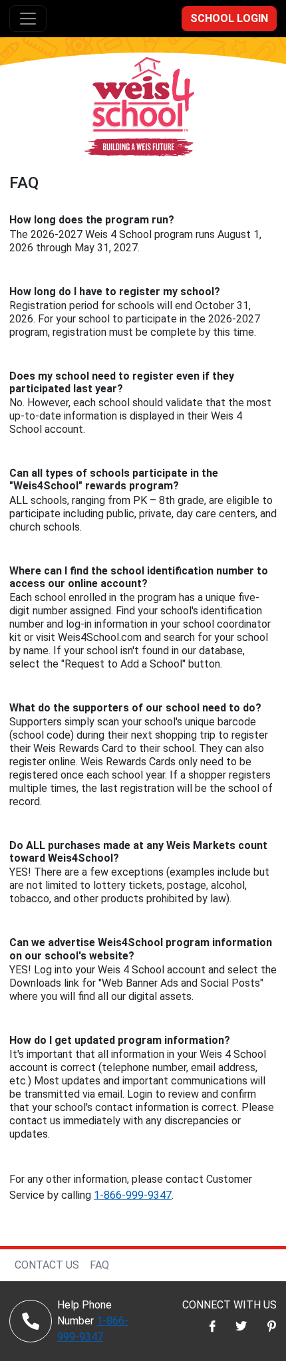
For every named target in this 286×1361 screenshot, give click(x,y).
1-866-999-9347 (133, 1195)
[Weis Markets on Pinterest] (272, 1325)
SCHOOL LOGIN (229, 18)
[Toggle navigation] (28, 18)
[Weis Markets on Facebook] (212, 1325)
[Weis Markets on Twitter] (241, 1325)
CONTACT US (47, 1265)
